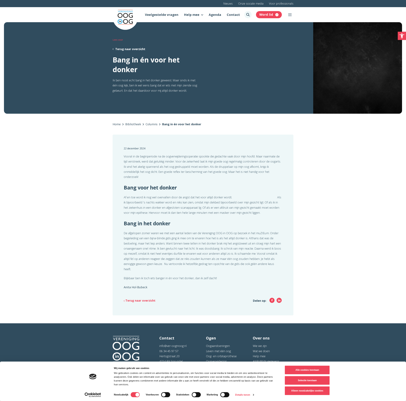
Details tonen (242, 394)
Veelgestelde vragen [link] (161, 15)
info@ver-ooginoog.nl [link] (173, 346)
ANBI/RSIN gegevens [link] (266, 361)
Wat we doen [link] (261, 351)
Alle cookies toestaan (307, 369)
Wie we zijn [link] (260, 346)
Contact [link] (233, 15)
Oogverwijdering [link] (216, 361)
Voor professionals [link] (281, 3)
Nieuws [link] (228, 3)
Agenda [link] (215, 15)
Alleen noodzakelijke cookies (307, 390)
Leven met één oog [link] (218, 351)
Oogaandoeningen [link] (218, 346)
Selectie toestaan (307, 380)
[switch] (165, 394)
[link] (402, 36)
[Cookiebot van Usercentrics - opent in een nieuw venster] (93, 394)
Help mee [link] (191, 15)
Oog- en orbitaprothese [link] (221, 356)
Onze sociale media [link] (250, 3)
